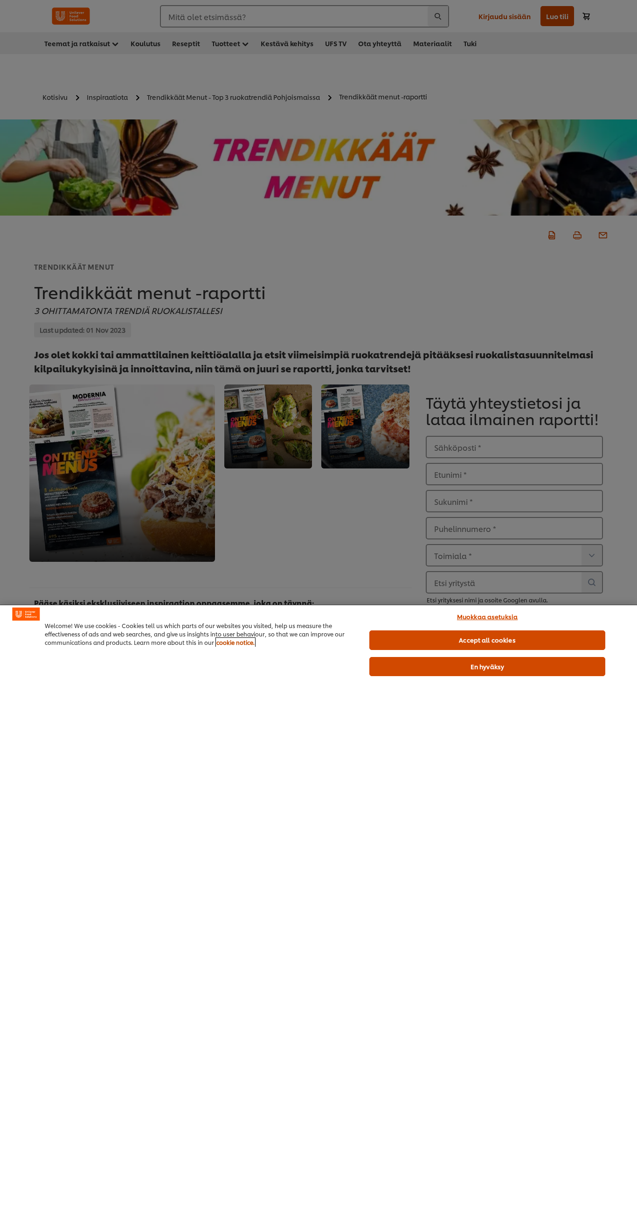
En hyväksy (487, 666)
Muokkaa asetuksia (487, 616)
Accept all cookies (487, 640)
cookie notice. (235, 642)
